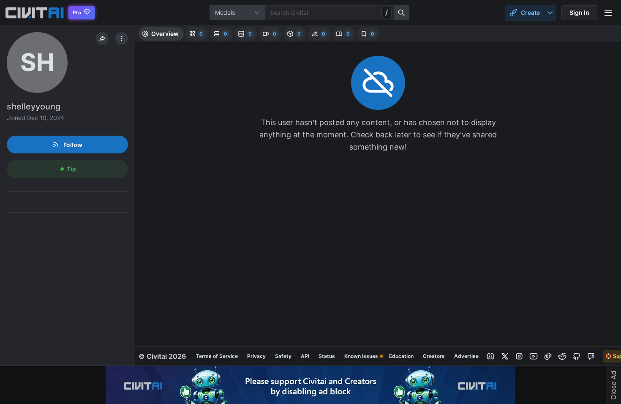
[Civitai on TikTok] (548, 356)
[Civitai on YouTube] (533, 356)
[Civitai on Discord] (490, 356)
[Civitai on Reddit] (562, 356)
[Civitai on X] (505, 356)
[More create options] (550, 13)
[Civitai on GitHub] (576, 356)
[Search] (401, 12)
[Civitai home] (34, 12)
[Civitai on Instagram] (519, 356)
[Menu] (608, 13)
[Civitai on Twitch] (591, 356)
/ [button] (386, 12)
